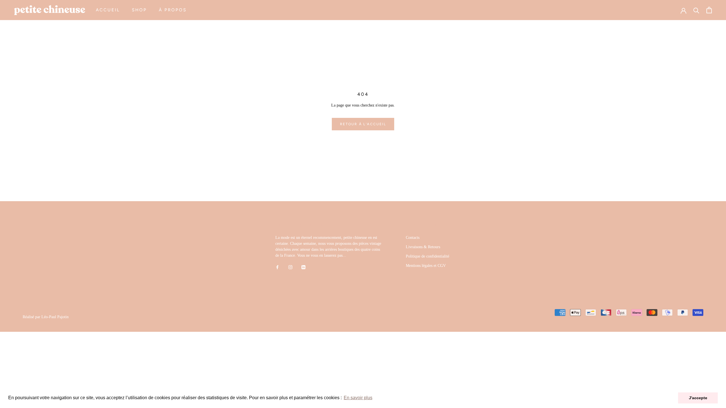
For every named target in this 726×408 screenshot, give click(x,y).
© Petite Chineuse (43, 310)
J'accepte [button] (698, 398)
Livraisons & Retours (423, 247)
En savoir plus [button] (358, 397)
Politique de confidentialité (427, 256)
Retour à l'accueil (363, 124)
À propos (173, 9)
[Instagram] (290, 267)
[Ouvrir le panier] (709, 10)
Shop (139, 9)
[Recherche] (696, 10)
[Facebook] (277, 267)
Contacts (412, 237)
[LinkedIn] (303, 267)
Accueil (108, 9)
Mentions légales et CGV (426, 266)
